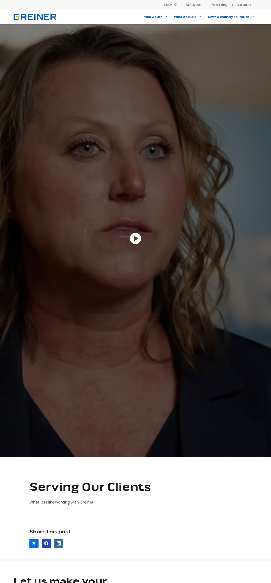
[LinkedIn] (58, 543)
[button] (246, 4)
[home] (35, 17)
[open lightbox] (135, 238)
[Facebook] (46, 543)
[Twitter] (34, 543)
